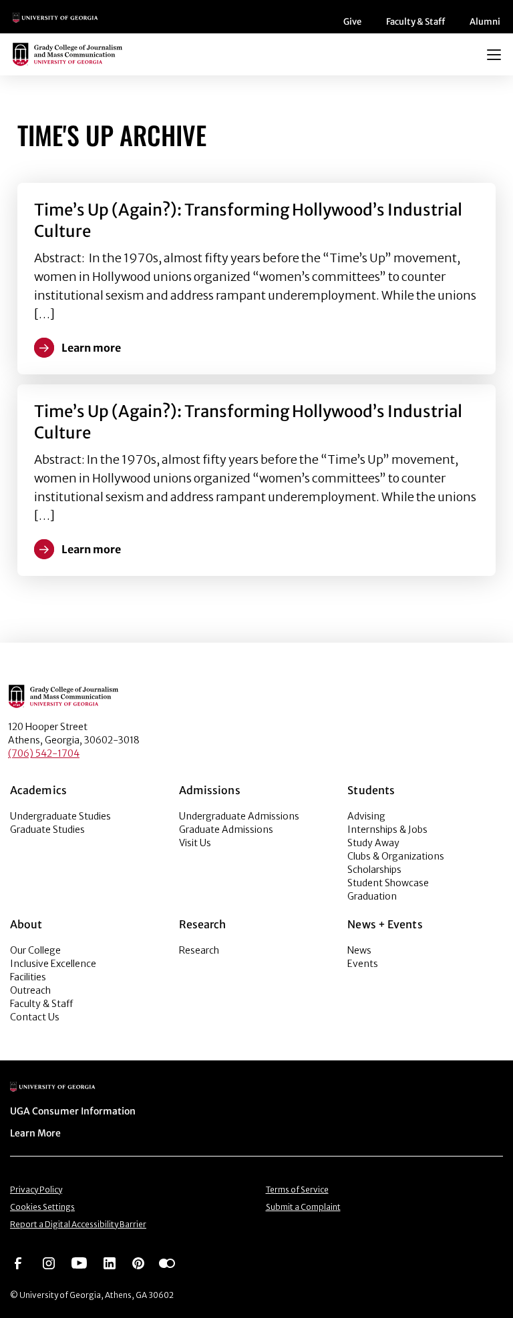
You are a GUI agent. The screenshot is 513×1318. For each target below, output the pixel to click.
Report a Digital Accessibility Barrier (78, 1224)
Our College (35, 950)
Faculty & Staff (415, 21)
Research (199, 950)
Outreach (30, 990)
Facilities (28, 977)
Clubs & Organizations (395, 856)
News (359, 950)
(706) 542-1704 (43, 753)
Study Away (373, 843)
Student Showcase (388, 883)
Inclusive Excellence (53, 964)
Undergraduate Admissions (239, 816)
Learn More (35, 1133)
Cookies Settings (42, 1207)
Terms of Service (297, 1190)
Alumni (485, 21)
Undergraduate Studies (60, 816)
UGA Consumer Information (73, 1111)
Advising (366, 816)
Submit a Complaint (303, 1207)
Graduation (372, 896)
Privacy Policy (36, 1190)
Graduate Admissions (226, 829)
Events (362, 964)
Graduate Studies (47, 829)
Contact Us (34, 1017)
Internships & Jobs (387, 829)
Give (352, 21)
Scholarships (374, 870)
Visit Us (195, 843)
